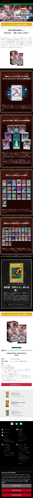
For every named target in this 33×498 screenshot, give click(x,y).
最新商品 (20, 431)
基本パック (21, 432)
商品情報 (21, 429)
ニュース (6, 435)
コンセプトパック (22, 435)
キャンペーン (7, 438)
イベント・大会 (22, 444)
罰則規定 (20, 454)
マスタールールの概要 (8, 454)
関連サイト (21, 463)
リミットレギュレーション (24, 450)
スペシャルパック (22, 437)
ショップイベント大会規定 (24, 452)
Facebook (16, 424)
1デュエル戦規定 (22, 455)
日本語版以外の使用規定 (24, 457)
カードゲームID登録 (23, 447)
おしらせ (6, 436)
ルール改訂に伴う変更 (8, 441)
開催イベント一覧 (22, 446)
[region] (16, 483)
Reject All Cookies (16, 490)
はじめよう (6, 432)
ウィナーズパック (22, 461)
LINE (21, 424)
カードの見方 (7, 447)
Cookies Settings (16, 485)
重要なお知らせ (7, 440)
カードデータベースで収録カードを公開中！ (17, 24)
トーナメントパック (23, 460)
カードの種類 (7, 446)
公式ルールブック (8, 450)
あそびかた (6, 444)
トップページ (7, 429)
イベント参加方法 (22, 449)
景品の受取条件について (24, 458)
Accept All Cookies (16, 495)
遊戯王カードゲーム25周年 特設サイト (16, 304)
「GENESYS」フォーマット (10, 455)
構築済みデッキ (22, 434)
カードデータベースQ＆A (9, 452)
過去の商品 (21, 440)
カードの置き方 (7, 449)
